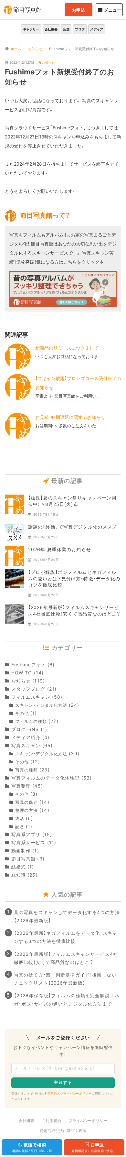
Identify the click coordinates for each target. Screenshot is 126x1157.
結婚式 (18, 866)
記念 (19, 826)
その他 (22, 713)
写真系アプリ (25, 834)
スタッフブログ (28, 689)
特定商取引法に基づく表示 (63, 1130)
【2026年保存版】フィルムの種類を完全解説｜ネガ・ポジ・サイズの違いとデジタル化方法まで (67, 999)
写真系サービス (28, 842)
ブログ (80, 29)
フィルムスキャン (30, 697)
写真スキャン (25, 745)
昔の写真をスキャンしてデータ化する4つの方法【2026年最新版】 (67, 916)
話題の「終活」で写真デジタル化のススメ (72, 526)
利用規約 (51, 1093)
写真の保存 (26, 802)
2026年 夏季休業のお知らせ (59, 549)
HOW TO (21, 672)
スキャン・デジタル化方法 (41, 705)
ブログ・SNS (25, 729)
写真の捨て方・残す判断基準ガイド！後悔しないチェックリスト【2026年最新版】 (65, 979)
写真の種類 (26, 770)
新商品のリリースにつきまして (67, 348)
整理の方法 (26, 810)
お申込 (78, 10)
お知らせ (48, 62)
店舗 (66, 29)
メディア (96, 29)
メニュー (112, 10)
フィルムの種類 (31, 721)
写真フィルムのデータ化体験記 (45, 777)
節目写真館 (23, 858)
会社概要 (51, 29)
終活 (19, 818)
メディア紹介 (25, 737)
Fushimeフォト (28, 664)
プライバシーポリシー (76, 1093)
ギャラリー (31, 29)
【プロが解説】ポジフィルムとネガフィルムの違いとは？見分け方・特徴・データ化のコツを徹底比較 (74, 578)
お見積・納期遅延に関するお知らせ (70, 417)
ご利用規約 (51, 1120)
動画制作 (21, 850)
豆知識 (18, 875)
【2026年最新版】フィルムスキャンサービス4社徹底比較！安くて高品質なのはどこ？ (66, 958)
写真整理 (21, 786)
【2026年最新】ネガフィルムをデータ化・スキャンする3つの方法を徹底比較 (65, 937)
